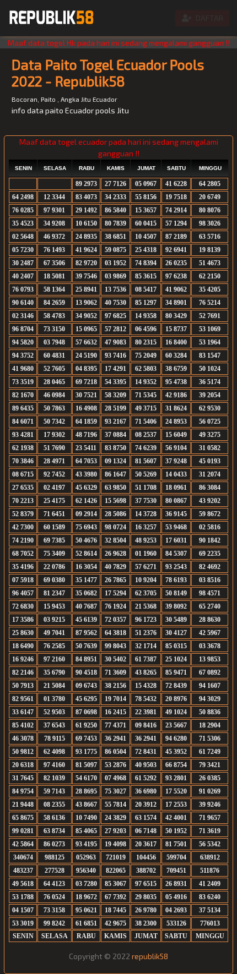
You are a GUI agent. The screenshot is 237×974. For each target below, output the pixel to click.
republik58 (150, 956)
